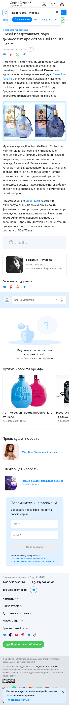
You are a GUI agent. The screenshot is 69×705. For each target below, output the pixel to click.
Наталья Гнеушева (39, 259)
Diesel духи (32, 200)
